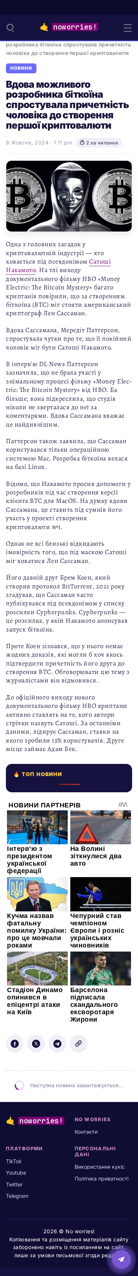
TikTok (14, 1161)
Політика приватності (101, 1178)
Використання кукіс (100, 1167)
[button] (10, 27)
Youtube (16, 1172)
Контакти (86, 1132)
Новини (21, 68)
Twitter (14, 1184)
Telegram (17, 1196)
